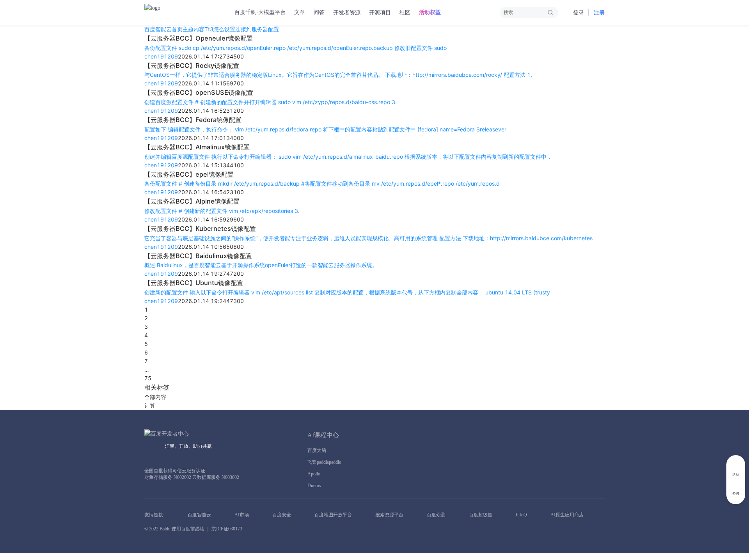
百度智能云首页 (163, 29)
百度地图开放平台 (333, 515)
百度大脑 (316, 450)
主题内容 (193, 29)
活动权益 (430, 12)
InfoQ (521, 515)
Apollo (313, 474)
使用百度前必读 (188, 529)
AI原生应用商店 (567, 515)
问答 (319, 12)
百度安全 (281, 515)
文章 (299, 12)
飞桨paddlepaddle (324, 462)
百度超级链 (480, 515)
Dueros (314, 485)
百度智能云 (199, 515)
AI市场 (241, 515)
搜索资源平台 (389, 515)
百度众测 (436, 515)
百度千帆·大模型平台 (260, 12)
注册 (599, 13)
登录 (578, 13)
